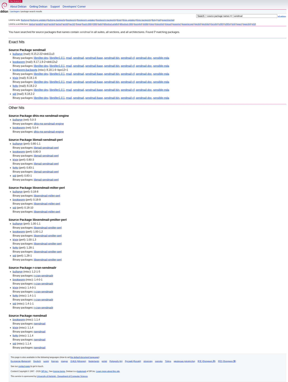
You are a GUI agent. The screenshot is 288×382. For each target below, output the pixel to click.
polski (104, 361)
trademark (81, 371)
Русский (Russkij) (133, 361)
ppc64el (205, 24)
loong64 (138, 24)
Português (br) (116, 361)
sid (159, 20)
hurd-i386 (86, 24)
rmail (69, 57)
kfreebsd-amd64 (111, 24)
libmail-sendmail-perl (46, 147)
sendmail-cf (127, 57)
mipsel (168, 24)
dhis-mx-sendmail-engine (49, 123)
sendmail (78, 57)
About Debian (18, 6)
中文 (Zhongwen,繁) (227, 361)
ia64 (100, 24)
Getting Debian (38, 6)
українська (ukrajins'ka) (184, 361)
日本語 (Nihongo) (78, 361)
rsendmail (40, 323)
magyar (64, 361)
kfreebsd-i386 (126, 24)
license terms (59, 371)
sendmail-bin (112, 57)
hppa (78, 24)
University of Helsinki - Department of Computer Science (62, 376)
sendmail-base (94, 57)
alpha (32, 24)
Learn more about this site (108, 371)
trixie (119, 20)
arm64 (52, 24)
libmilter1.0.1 (57, 57)
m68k (145, 24)
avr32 (72, 24)
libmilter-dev (41, 57)
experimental (168, 20)
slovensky (148, 361)
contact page (24, 366)
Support (55, 6)
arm (46, 24)
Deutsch (37, 361)
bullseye (25, 20)
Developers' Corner (74, 6)
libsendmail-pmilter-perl (48, 227)
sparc (239, 24)
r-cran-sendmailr (43, 275)
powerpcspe (187, 24)
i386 (95, 24)
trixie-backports (143, 20)
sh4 (233, 24)
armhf (65, 24)
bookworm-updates (86, 20)
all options (282, 16)
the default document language (84, 357)
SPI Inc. (44, 371)
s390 (221, 24)
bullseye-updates (38, 20)
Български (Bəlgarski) (21, 361)
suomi (46, 361)
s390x (227, 24)
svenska (158, 361)
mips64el (160, 24)
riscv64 (214, 24)
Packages (16, 1)
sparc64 (246, 24)
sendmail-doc (144, 57)
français (54, 361)
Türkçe (168, 361)
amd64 (39, 24)
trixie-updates (129, 20)
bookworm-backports (106, 20)
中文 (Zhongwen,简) (207, 361)
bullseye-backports (56, 20)
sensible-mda (161, 57)
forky (154, 20)
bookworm (71, 20)
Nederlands (93, 361)
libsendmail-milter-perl (47, 195)
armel (59, 24)
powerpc (177, 24)
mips (152, 24)
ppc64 (197, 24)
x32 (253, 24)
